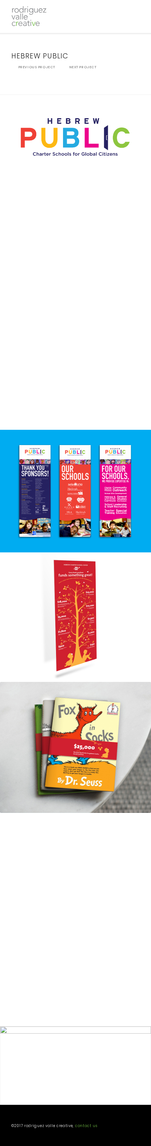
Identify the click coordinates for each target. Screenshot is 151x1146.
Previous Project (36, 67)
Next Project (83, 67)
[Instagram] (134, 1127)
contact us (86, 1125)
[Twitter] (123, 1127)
